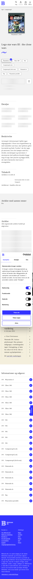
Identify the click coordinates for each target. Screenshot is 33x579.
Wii (25, 60)
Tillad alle (16, 312)
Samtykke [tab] (6, 260)
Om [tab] (27, 260)
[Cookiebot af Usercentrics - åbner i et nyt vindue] (23, 255)
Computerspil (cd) (7, 65)
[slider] (16, 26)
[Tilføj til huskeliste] (29, 81)
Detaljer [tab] (16, 260)
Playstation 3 (6, 60)
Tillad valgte (16, 318)
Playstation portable (14, 73)
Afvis (16, 323)
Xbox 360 (16, 60)
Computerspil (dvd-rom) (9, 69)
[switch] (28, 293)
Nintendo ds (23, 69)
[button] (16, 380)
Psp (4, 73)
